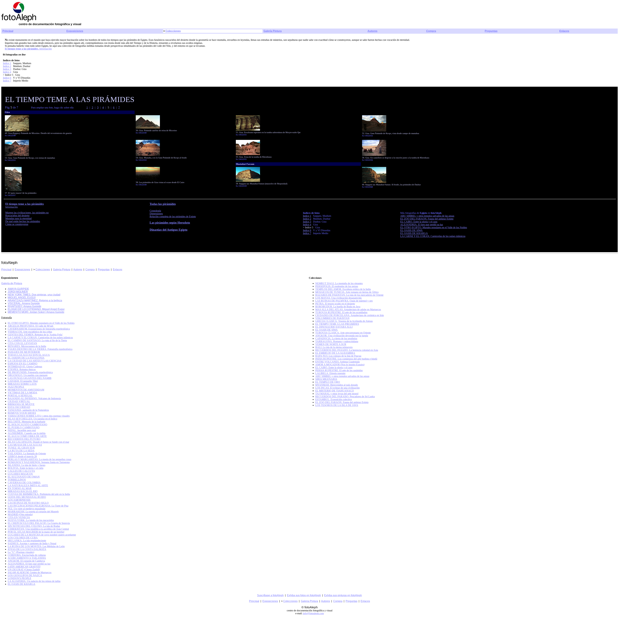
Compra (431, 31)
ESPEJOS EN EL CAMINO (22, 363)
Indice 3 (7, 69)
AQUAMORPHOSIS (19, 500)
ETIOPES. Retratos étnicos (22, 369)
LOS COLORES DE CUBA (23, 537)
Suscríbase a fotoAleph (270, 595)
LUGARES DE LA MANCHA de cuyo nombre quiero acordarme (42, 534)
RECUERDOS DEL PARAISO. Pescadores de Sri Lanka (345, 396)
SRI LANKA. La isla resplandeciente (27, 540)
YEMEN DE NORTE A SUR (330, 344)
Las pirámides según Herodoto (170, 222)
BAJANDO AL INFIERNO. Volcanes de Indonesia (34, 398)
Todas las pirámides (163, 204)
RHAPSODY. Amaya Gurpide (24, 306)
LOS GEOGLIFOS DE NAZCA (25, 575)
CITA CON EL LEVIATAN (22, 343)
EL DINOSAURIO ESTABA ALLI (334, 327)
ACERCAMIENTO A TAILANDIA (27, 558)
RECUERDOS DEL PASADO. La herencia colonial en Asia (346, 350)
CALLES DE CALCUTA (21, 471)
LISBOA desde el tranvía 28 (22, 456)
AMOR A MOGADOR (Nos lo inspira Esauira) (339, 364)
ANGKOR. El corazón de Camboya (26, 560)
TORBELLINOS (17, 479)
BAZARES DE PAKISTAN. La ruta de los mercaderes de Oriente (349, 295)
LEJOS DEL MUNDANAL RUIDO (27, 497)
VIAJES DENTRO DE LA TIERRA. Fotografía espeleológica (40, 349)
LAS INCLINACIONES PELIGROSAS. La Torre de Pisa (38, 505)
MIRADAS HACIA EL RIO (23, 491)
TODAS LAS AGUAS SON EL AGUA (29, 355)
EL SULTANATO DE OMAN (24, 476)
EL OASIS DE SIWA (411, 230)
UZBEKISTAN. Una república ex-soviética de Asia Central (38, 529)
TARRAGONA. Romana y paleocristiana (336, 341)
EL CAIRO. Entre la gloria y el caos (418, 221)
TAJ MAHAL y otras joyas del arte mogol (336, 393)
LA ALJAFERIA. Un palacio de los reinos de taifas (34, 581)
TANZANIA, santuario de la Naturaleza (28, 410)
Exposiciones (74, 31)
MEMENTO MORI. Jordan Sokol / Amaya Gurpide (36, 312)
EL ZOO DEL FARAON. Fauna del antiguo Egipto (426, 218)
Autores (372, 31)
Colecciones (173, 31)
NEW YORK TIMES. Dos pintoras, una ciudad (34, 294)
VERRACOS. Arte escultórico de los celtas (30, 331)
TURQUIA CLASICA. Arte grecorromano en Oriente (343, 332)
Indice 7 (7, 80)
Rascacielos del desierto (17, 215)
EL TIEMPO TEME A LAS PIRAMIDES (337, 324)
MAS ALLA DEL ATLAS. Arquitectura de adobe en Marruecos (348, 309)
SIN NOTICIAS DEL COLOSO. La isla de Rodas (34, 526)
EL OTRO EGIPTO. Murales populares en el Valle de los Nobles (433, 227)
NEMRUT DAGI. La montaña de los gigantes (339, 283)
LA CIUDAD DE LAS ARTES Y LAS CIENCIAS (34, 360)
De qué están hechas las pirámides (22, 221)
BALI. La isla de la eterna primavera (334, 347)
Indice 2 (7, 66)
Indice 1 (7, 63)
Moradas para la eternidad (18, 218)
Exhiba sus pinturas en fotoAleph (343, 595)
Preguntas (491, 31)
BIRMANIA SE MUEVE (21, 404)
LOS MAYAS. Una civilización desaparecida (338, 297)
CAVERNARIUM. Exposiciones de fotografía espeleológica (39, 328)
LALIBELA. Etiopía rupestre (330, 373)
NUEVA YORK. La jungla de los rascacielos (31, 520)
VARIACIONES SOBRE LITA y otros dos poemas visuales (39, 415)
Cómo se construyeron (16, 224)
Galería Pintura (273, 31)
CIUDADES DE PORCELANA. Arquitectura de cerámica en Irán (349, 315)
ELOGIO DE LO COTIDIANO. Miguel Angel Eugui (36, 309)
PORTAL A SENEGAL (20, 395)
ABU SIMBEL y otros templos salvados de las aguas (427, 215)
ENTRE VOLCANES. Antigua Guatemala (337, 361)
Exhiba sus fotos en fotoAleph (304, 595)
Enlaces (564, 31)
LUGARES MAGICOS (20, 473)
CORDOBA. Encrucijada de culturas (27, 555)
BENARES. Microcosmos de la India (27, 346)
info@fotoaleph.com (313, 613)
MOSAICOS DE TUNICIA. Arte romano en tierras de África (346, 292)
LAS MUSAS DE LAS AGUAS (25, 444)
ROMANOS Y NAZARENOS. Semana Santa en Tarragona (39, 462)
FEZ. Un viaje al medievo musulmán (26, 508)
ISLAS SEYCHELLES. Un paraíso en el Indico (32, 418)
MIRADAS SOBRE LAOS (22, 384)
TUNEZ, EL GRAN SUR (21, 447)
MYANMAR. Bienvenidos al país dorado (336, 385)
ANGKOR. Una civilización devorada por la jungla (341, 335)
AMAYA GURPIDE (18, 288)
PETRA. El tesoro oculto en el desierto (335, 303)
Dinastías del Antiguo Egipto (168, 229)
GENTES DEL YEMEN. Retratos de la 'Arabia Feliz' (35, 334)
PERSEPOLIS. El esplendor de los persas (336, 286)
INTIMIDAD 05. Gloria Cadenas (25, 366)
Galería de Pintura (11, 283)
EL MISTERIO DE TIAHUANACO (334, 390)
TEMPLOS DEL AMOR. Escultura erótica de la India (343, 289)
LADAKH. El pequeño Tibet (23, 381)
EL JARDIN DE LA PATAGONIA (26, 357)
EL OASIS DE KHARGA (414, 233)
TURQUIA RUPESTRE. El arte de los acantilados (341, 312)
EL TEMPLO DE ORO (327, 382)
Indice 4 (7, 72)
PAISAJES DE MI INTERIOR (24, 352)
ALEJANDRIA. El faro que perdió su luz (421, 224)
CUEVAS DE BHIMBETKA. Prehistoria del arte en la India (39, 494)
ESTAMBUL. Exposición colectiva (333, 399)
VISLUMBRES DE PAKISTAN (332, 318)
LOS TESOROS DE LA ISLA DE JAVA (336, 405)
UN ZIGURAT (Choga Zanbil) (24, 569)
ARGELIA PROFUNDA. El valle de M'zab (30, 326)
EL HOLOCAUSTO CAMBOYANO (27, 424)
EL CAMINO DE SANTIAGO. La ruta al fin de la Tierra (37, 340)
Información (45, 48)
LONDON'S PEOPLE (19, 578)
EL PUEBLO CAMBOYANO (23, 427)
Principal (7, 31)
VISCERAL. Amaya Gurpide (24, 303)
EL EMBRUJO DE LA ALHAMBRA (335, 353)
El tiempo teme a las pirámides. (22, 48)
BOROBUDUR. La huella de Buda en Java (337, 306)
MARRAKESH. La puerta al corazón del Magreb (33, 511)
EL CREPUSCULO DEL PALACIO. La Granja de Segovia (39, 523)
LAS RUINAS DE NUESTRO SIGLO (28, 502)
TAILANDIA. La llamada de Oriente (27, 453)
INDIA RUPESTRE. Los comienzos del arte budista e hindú (346, 358)
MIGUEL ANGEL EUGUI (21, 297)
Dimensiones (156, 213)
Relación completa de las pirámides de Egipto (173, 216)
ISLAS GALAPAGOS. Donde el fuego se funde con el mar (38, 442)
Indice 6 (7, 77)
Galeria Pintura (61, 269)
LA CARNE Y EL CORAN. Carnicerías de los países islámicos (432, 236)
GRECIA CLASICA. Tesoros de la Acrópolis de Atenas (344, 321)
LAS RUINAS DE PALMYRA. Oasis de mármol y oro (344, 300)
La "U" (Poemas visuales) (21, 552)
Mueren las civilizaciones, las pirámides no (27, 212)
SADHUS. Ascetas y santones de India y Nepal (32, 543)
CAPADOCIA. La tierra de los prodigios (336, 338)
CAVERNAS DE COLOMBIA (24, 482)
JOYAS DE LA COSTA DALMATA (27, 549)
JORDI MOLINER (18, 291)
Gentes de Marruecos (29, 572)
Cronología (155, 210)
